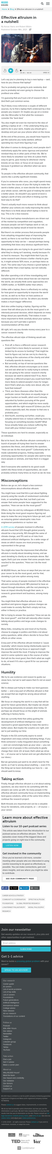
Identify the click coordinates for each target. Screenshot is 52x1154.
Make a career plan (11, 1065)
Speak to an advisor (16, 970)
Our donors (8, 1083)
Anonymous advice (11, 1005)
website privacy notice (20, 1116)
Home (4, 9)
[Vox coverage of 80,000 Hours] (37, 1141)
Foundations (7, 903)
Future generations (11, 1000)
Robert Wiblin (26, 26)
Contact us (7, 1086)
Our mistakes (8, 1081)
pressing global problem (28, 961)
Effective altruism (36, 899)
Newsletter (7, 1034)
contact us (10, 1105)
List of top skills (9, 992)
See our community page (20, 879)
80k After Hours (9, 1028)
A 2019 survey (7, 527)
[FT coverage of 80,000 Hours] (24, 1135)
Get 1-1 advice (8, 1062)
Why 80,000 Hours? (11, 1072)
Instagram (7, 1039)
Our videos (7, 1031)
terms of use (36, 1116)
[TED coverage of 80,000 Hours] (20, 1141)
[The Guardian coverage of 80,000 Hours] (38, 1135)
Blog (12, 9)
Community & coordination (13, 899)
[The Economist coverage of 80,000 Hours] (12, 1135)
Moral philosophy (36, 907)
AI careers (7, 986)
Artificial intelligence (11, 1003)
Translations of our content (14, 1016)
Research (6, 911)
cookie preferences (28, 1118)
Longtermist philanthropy (13, 907)
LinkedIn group (9, 1042)
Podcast (6, 1026)
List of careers (9, 995)
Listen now (12, 845)
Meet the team (9, 1075)
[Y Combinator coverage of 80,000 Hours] (26, 1148)
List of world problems (12, 989)
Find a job (7, 1059)
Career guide (8, 984)
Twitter (5, 1036)
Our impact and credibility (13, 1078)
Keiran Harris (9, 26)
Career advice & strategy (13, 895)
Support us (7, 1089)
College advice (9, 1008)
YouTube (6, 1050)
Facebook (7, 1044)
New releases (8, 1011)
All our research (9, 1013)
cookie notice (6, 1118)
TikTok (5, 1047)
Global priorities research (28, 903)
